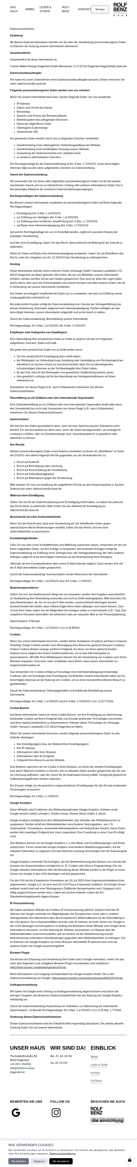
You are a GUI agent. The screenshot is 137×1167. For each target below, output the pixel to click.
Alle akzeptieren (61, 1161)
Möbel (30, 9)
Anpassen (39, 1161)
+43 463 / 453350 (20, 1064)
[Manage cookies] (130, 1160)
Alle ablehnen (18, 1161)
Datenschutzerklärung (62, 1153)
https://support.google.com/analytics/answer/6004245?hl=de (87, 978)
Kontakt (84, 9)
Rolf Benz (96, 1080)
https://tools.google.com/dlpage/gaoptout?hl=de (38, 967)
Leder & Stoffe (99, 1064)
